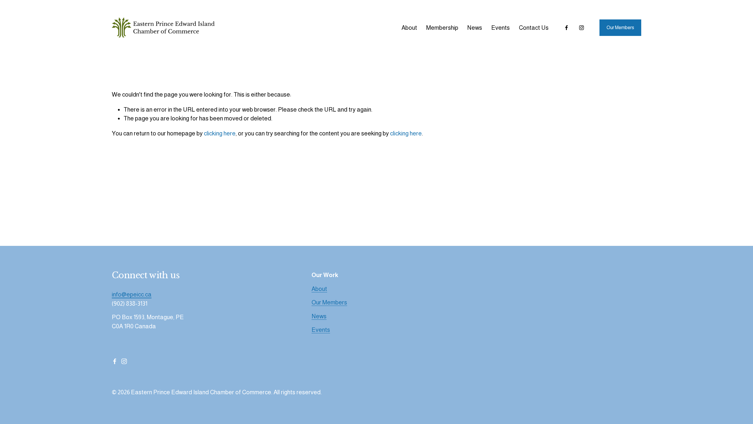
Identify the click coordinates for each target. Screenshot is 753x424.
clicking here (220, 133)
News (474, 27)
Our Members (620, 27)
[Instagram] (581, 28)
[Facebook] (566, 28)
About (409, 27)
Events (500, 27)
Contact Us (534, 27)
